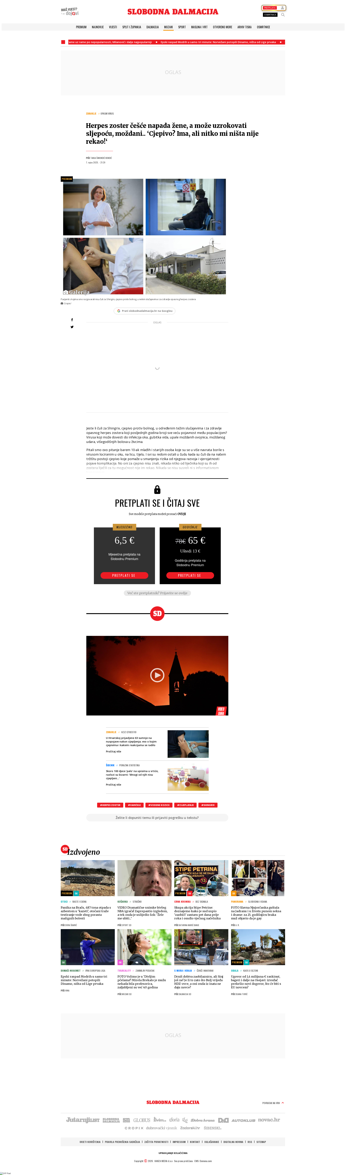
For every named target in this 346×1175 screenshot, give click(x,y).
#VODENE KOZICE (159, 805)
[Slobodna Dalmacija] (173, 11)
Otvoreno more (222, 27)
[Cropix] (134, 1127)
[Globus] (142, 1119)
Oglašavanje (211, 1142)
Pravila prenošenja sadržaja (122, 1142)
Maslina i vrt (199, 27)
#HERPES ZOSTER (110, 805)
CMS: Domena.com (203, 1161)
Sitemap (261, 1142)
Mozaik (168, 27)
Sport (182, 27)
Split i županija (131, 27)
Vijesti (113, 27)
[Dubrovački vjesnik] (162, 1127)
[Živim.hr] (159, 1119)
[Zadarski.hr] (190, 1127)
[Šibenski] (212, 1127)
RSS (250, 1142)
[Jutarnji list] (83, 1119)
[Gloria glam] (185, 1119)
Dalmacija (153, 27)
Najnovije (98, 27)
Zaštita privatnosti (156, 1142)
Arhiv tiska (245, 27)
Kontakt (195, 1142)
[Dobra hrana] (203, 1119)
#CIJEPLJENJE (185, 805)
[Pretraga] (283, 14)
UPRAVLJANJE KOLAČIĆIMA (173, 1153)
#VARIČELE (134, 805)
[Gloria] (174, 1119)
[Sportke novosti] (126, 1119)
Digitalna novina (233, 1142)
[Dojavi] (70, 11)
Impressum (179, 1142)
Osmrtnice (263, 27)
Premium (81, 27)
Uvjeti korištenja (90, 1142)
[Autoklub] (244, 1119)
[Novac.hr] (269, 1119)
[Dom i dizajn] (223, 1119)
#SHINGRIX (208, 805)
